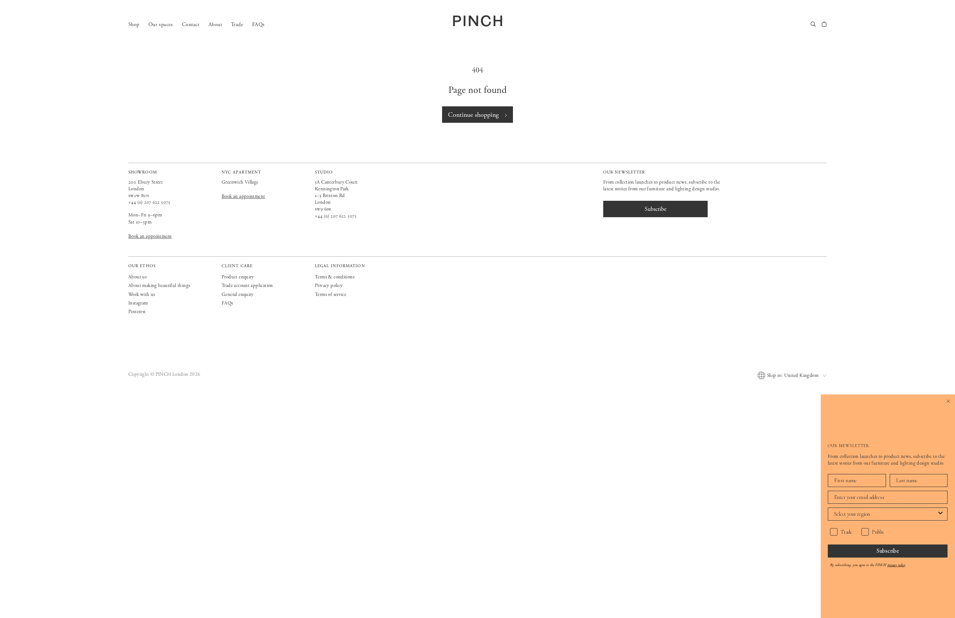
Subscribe (888, 551)
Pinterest (137, 312)
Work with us (141, 294)
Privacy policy (328, 286)
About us (137, 277)
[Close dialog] (948, 401)
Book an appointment (150, 236)
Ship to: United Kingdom (792, 375)
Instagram (138, 303)
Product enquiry (238, 277)
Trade (237, 24)
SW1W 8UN (138, 196)
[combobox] (885, 514)
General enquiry (238, 294)
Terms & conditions (334, 277)
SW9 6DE (323, 209)
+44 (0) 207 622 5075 (149, 202)
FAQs (258, 24)
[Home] (477, 20)
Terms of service (330, 294)
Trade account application (247, 286)
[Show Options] (940, 514)
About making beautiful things (159, 286)
